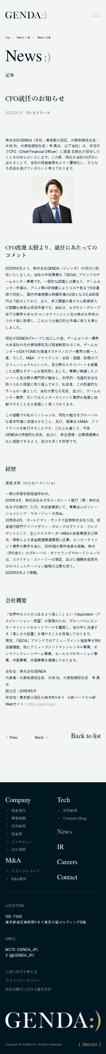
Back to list (86, 736)
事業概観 (18, 818)
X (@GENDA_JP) (19, 955)
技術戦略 (70, 810)
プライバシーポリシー (23, 980)
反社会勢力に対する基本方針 (28, 989)
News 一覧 (24, 37)
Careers (67, 862)
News (64, 832)
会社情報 (18, 849)
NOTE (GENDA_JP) (21, 949)
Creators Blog (74, 818)
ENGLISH (90, 1044)
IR (60, 847)
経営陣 (16, 834)
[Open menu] (96, 15)
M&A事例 (18, 879)
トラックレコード (25, 871)
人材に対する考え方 (21, 972)
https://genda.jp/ (41, 704)
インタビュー (21, 842)
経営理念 (18, 810)
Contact (67, 878)
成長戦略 (18, 826)
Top (7, 37)
